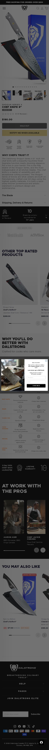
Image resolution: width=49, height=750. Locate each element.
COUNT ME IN (36, 385)
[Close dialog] (46, 361)
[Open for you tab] (41, 742)
